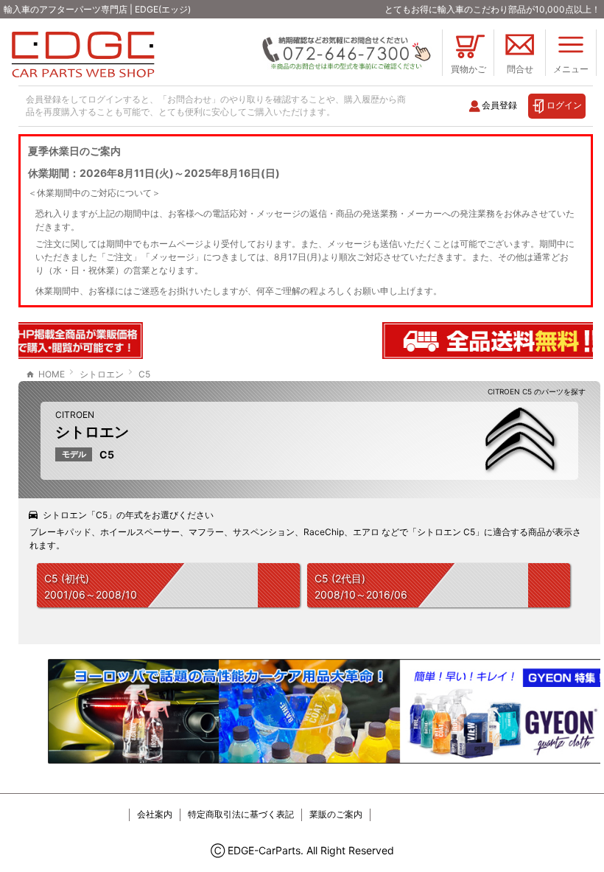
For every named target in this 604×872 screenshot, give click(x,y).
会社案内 (154, 814)
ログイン (564, 105)
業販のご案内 (335, 814)
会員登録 (499, 105)
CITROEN (74, 414)
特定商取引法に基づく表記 (241, 814)
